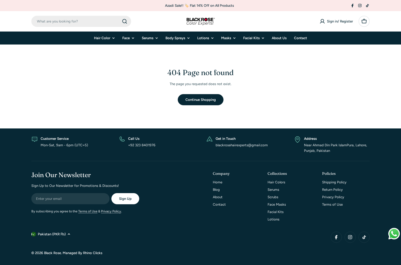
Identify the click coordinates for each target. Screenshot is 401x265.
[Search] (124, 21)
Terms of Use (87, 211)
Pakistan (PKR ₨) (52, 234)
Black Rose (52, 253)
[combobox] (81, 21)
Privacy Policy (111, 211)
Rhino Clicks (92, 253)
